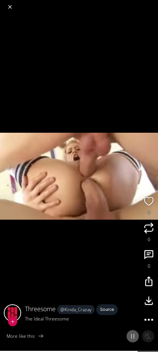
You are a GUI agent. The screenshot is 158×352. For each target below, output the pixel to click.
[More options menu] (151, 4)
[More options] (148, 320)
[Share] (148, 282)
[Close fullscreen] (10, 7)
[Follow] (12, 321)
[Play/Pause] (133, 336)
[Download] (148, 301)
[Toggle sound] (148, 336)
